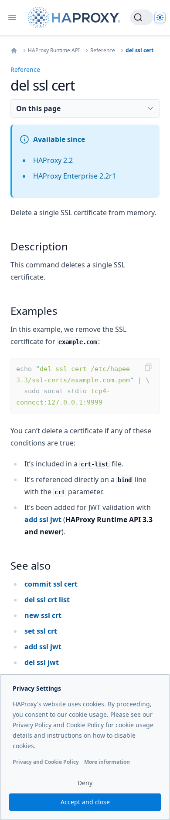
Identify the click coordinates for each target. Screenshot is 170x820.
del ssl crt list (47, 599)
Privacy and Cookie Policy (46, 762)
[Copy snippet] (148, 367)
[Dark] (160, 17)
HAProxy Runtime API (54, 50)
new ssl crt (42, 615)
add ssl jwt (42, 519)
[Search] (141, 17)
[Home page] (75, 17)
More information (107, 762)
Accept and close (85, 802)
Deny (85, 783)
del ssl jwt (41, 662)
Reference (102, 50)
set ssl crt (40, 631)
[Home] (13, 50)
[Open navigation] (12, 17)
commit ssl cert (51, 584)
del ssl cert (139, 50)
